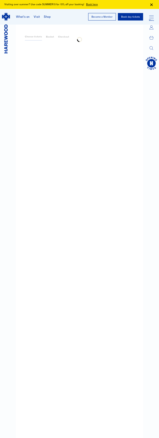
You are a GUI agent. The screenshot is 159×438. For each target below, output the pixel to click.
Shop (47, 17)
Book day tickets (130, 17)
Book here (92, 4)
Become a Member (102, 17)
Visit (37, 17)
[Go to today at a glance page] (151, 63)
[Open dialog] (151, 48)
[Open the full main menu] (151, 17)
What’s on (23, 17)
